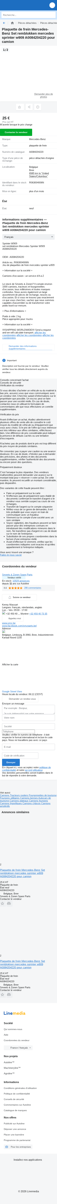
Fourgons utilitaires (10, 798)
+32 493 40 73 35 (38, 613)
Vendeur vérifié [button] (14, 577)
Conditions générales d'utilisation (20, 1088)
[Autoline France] (20, 5)
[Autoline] (12, 23)
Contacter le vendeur (16, 132)
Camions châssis (31, 803)
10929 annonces (21, 580)
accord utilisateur (33, 770)
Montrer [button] (25, 613)
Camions (5, 795)
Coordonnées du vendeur (16, 1040)
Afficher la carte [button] (10, 664)
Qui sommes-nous (13, 1029)
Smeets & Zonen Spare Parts (17, 574)
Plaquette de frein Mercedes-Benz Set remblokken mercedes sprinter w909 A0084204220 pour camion (22, 873)
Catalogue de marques (15, 1110)
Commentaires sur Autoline (17, 1105)
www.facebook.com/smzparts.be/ (19, 625)
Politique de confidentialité (17, 1093)
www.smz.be (9, 623)
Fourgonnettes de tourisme (43, 795)
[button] (52, 5)
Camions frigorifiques (11, 803)
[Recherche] (52, 15)
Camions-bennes (29, 798)
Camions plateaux (19, 800)
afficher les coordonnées (29, 335)
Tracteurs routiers (19, 795)
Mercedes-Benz (37, 139)
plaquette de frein (38, 145)
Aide (6, 1034)
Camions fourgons (38, 800)
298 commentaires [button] (32, 588)
